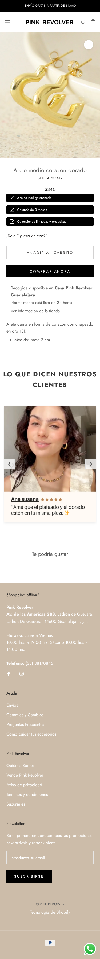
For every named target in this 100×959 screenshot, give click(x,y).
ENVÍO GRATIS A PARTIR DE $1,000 (50, 5)
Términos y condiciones (27, 794)
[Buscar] (83, 22)
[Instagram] (21, 673)
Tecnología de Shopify (50, 912)
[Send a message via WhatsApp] (90, 949)
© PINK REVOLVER (50, 904)
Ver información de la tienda (35, 311)
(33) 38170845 (39, 663)
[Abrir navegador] (7, 22)
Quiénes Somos (20, 765)
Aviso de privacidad (24, 785)
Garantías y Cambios (24, 715)
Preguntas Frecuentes (25, 724)
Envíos (12, 705)
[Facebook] (8, 673)
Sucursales (15, 804)
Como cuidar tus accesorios (31, 734)
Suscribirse (29, 876)
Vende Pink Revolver (24, 775)
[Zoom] (88, 44)
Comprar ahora (50, 271)
